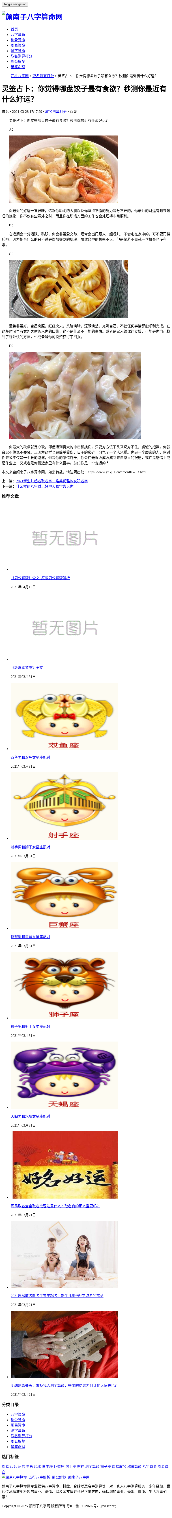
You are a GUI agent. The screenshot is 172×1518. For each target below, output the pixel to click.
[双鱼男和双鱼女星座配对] (64, 749)
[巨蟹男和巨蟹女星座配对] (64, 928)
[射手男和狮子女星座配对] (64, 838)
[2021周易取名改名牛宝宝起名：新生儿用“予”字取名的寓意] (64, 1287)
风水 (37, 1466)
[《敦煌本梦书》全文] (64, 659)
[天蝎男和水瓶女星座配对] (64, 1108)
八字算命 (18, 35)
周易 (5, 1466)
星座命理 (18, 67)
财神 (80, 1466)
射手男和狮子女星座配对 (30, 847)
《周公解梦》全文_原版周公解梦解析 (40, 578)
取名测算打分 (21, 56)
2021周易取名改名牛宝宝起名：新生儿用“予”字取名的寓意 (57, 1296)
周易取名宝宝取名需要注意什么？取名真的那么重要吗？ (55, 1206)
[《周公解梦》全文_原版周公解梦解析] (64, 569)
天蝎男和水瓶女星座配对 (30, 1116)
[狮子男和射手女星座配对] (64, 1018)
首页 (14, 29)
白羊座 (47, 1466)
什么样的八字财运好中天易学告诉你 (44, 486)
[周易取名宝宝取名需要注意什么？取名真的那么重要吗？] (64, 1197)
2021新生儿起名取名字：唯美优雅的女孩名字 (52, 481)
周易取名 (119, 1466)
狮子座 (105, 1466)
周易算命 (18, 45)
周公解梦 (18, 61)
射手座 (70, 1466)
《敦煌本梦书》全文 (27, 668)
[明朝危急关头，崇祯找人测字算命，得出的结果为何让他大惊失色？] (64, 1377)
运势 (21, 1466)
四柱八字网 (20, 76)
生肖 (29, 1466)
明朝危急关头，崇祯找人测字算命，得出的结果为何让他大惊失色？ (64, 1385)
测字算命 (18, 51)
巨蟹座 (59, 1466)
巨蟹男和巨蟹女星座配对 (30, 937)
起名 (13, 1466)
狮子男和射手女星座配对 (30, 1027)
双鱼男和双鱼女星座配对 (30, 757)
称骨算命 (18, 40)
